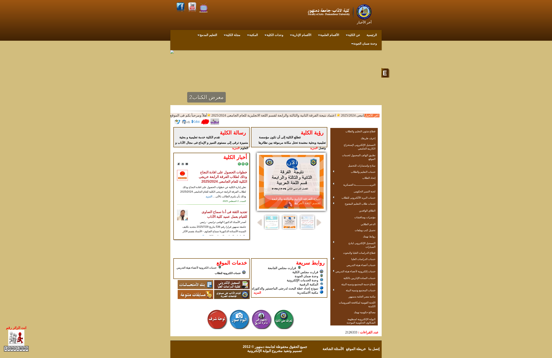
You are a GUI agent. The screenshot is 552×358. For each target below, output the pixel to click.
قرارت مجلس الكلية (305, 272)
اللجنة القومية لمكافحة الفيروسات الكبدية (357, 304)
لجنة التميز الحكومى (364, 191)
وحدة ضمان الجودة (306, 276)
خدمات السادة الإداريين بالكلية (359, 278)
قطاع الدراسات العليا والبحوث (359, 253)
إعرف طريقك (368, 138)
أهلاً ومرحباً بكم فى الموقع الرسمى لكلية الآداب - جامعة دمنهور (170, 115)
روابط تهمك (369, 236)
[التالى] (243, 164)
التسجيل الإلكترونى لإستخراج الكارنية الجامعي (359, 146)
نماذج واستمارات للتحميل (361, 165)
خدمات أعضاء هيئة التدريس (361, 265)
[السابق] (246, 164)
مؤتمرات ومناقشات (364, 217)
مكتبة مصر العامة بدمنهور (361, 296)
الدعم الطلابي (368, 224)
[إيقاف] (239, 164)
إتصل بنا (373, 349)
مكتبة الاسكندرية (307, 292)
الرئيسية (372, 35)
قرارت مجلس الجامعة (282, 268)
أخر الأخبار (364, 22)
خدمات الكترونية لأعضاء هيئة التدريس (196, 267)
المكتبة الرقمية (309, 284)
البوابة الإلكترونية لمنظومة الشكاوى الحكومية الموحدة (361, 321)
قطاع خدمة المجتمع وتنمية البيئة (358, 284)
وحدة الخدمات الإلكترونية (302, 280)
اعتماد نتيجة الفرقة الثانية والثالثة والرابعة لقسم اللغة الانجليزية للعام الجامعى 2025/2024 (281, 115)
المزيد (236, 148)
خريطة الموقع (355, 349)
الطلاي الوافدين (367, 210)
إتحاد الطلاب (368, 178)
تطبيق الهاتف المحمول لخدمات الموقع (358, 157)
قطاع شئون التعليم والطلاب (360, 131)
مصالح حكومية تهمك (364, 312)
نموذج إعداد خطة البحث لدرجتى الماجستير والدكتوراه (285, 288)
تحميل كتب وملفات (365, 230)
